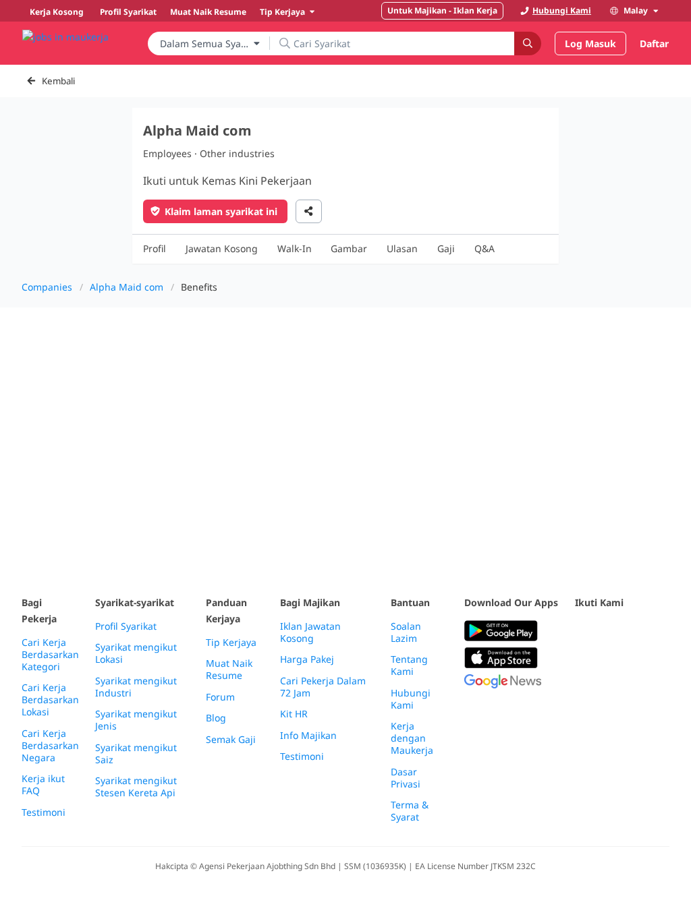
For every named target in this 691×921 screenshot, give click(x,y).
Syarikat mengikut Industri (136, 687)
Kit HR (294, 714)
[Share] (309, 211)
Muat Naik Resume (229, 669)
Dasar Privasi (405, 778)
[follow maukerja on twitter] (613, 631)
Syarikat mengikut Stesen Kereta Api (136, 787)
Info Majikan (308, 736)
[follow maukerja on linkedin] (613, 664)
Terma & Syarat (410, 811)
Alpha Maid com (126, 286)
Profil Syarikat (126, 626)
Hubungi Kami (411, 699)
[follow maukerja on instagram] (583, 664)
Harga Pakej (307, 659)
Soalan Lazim (406, 632)
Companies (47, 286)
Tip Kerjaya (231, 642)
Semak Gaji (231, 740)
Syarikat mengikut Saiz (136, 754)
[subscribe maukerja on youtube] (642, 631)
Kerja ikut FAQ (43, 785)
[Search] (527, 43)
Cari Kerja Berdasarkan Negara (50, 745)
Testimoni (43, 812)
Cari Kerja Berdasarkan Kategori (50, 654)
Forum (220, 697)
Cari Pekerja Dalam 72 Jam (323, 687)
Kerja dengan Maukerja (412, 738)
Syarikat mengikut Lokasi (136, 653)
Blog (216, 718)
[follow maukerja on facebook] (583, 631)
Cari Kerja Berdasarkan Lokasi (50, 700)
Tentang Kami (409, 665)
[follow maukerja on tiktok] (642, 664)
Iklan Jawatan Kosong (310, 632)
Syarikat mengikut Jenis (136, 720)
